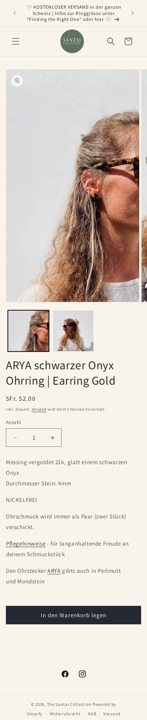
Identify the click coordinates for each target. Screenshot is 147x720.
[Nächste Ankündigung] (132, 13)
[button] (15, 41)
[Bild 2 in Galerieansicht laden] (73, 331)
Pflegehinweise (25, 543)
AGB (92, 713)
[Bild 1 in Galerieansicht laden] (28, 331)
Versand (39, 409)
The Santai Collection (69, 704)
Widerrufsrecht (65, 713)
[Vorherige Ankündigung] (14, 13)
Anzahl (13, 422)
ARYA (53, 570)
